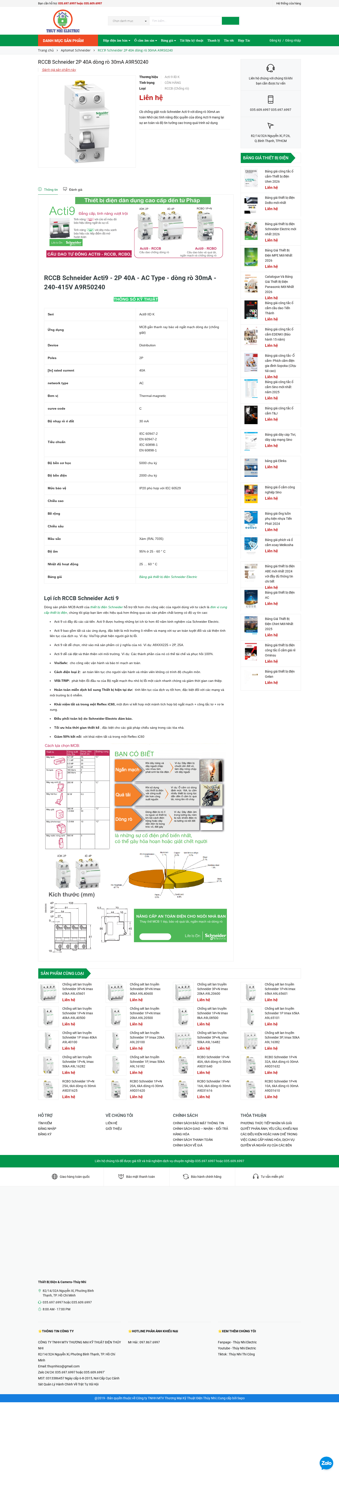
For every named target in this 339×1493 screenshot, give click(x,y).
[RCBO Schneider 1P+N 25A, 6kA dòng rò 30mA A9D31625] (48, 1089)
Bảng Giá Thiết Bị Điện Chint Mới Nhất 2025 (279, 624)
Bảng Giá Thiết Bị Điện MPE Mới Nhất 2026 (278, 255)
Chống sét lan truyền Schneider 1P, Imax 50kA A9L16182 (147, 1061)
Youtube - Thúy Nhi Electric (237, 1348)
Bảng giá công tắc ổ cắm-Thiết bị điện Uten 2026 (279, 176)
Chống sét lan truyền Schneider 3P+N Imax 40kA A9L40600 (145, 988)
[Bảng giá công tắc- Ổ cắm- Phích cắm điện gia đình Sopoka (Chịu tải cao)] (251, 362)
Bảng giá (167, 40)
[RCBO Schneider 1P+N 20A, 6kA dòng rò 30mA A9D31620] (116, 1089)
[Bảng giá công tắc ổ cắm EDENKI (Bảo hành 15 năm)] (251, 336)
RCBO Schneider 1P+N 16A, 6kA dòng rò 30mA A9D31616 (214, 1085)
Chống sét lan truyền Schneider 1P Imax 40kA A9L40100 (79, 1037)
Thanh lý (213, 40)
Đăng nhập (293, 40)
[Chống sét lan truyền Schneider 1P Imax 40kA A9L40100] (48, 1041)
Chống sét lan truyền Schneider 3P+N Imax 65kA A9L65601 (77, 988)
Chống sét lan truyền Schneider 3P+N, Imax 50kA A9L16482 (213, 1037)
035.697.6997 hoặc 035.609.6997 (80, 3)
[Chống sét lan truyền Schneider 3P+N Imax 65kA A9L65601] (48, 992)
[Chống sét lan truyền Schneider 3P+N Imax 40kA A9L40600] (116, 992)
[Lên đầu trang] (331, 1479)
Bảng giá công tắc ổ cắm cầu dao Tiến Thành (279, 308)
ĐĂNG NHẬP (47, 1128)
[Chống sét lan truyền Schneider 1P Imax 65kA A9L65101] (251, 1016)
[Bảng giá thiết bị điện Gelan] (251, 678)
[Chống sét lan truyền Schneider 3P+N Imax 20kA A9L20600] (183, 992)
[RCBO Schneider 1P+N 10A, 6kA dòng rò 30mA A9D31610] (251, 1089)
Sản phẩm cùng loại (62, 973)
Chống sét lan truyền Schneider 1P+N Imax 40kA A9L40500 (77, 1013)
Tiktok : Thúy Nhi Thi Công (236, 1354)
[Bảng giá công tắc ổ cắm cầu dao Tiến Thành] (251, 309)
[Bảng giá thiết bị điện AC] (251, 599)
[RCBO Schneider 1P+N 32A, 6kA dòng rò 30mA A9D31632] (251, 1065)
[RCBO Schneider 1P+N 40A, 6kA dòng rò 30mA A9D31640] (183, 1065)
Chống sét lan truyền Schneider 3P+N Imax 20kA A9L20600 (212, 988)
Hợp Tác (244, 40)
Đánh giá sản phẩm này (59, 70)
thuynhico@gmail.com (63, 1366)
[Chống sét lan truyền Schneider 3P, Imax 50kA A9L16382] (251, 1041)
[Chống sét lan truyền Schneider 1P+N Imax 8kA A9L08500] (183, 1016)
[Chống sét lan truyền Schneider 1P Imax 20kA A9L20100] (116, 1041)
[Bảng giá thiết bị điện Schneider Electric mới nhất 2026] (251, 230)
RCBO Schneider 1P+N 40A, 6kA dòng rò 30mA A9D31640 (214, 1061)
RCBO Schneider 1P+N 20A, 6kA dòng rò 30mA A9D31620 (147, 1085)
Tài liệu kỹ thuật (191, 40)
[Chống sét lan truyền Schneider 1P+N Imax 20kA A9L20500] (116, 1016)
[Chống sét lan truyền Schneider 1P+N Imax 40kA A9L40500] (48, 1016)
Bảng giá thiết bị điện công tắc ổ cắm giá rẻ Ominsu (280, 650)
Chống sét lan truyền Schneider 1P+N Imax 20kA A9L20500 (145, 1013)
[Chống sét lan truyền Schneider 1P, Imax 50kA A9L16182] (116, 1065)
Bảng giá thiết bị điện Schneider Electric (168, 577)
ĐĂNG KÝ (44, 1134)
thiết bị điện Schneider (106, 607)
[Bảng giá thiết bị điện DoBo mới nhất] (251, 204)
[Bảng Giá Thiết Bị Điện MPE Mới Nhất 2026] (251, 257)
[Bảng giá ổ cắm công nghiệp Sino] (251, 494)
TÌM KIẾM (45, 1123)
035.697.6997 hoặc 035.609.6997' (80, 1372)
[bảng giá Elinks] (251, 467)
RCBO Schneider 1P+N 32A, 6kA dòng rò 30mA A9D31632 (281, 1061)
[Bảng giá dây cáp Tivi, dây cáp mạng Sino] (251, 441)
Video (107, 52)
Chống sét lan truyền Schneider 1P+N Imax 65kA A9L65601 (280, 988)
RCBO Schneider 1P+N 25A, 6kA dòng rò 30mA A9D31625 (79, 1085)
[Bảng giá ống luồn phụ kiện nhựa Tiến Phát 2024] (251, 520)
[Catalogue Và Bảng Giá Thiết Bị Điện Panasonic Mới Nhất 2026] (251, 283)
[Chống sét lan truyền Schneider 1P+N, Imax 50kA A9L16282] (48, 1065)
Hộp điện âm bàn (115, 40)
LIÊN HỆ (111, 1123)
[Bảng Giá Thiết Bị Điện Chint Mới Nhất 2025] (251, 625)
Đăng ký (275, 40)
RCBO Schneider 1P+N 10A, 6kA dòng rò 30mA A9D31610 (281, 1085)
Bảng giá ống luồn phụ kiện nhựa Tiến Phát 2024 (278, 519)
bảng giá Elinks (275, 461)
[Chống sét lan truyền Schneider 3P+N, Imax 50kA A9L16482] (183, 1041)
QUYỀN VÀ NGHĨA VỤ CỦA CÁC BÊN (266, 1145)
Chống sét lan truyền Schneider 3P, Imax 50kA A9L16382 (282, 1037)
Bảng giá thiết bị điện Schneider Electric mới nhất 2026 (280, 229)
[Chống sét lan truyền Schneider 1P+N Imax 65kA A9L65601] (251, 992)
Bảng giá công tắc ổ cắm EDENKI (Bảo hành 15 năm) (279, 334)
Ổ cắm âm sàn (144, 40)
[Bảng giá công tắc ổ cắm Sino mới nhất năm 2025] (251, 388)
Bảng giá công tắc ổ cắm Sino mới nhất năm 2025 (279, 387)
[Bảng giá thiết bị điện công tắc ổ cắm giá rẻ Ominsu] (251, 652)
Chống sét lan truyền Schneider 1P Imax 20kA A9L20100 (147, 1037)
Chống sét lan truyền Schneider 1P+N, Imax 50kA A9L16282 (78, 1061)
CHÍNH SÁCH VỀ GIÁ (187, 1145)
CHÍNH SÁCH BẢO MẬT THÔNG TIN (198, 1123)
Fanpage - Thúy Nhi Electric (237, 1342)
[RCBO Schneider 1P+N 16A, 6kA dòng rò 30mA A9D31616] (183, 1089)
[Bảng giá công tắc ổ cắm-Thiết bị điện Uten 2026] (251, 178)
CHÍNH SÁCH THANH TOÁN (193, 1140)
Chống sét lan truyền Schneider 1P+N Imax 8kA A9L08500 (212, 1013)
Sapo (241, 1398)
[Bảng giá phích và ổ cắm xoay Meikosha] (251, 546)
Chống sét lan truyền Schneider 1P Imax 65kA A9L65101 (282, 1013)
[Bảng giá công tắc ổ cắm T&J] (251, 415)
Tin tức (229, 40)
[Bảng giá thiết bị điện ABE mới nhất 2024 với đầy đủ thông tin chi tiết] (251, 573)
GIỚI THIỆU (114, 1128)
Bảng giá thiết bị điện (265, 157)
